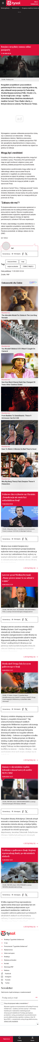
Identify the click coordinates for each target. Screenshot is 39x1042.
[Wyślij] (36, 997)
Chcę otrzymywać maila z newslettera (16, 1003)
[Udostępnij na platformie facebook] (23, 254)
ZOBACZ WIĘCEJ (28, 266)
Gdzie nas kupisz (9, 953)
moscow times (12, 262)
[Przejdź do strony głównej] (13, 3)
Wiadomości (15, 8)
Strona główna (5, 8)
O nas (6, 943)
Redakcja (7, 957)
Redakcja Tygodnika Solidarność (14, 940)
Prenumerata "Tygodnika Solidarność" (16, 946)
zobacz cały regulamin (11, 1021)
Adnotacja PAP (8, 967)
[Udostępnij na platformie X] (26, 254)
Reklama (6, 970)
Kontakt (6, 964)
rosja (22, 262)
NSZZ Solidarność (34, 3)
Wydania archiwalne (10, 960)
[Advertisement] (19, 27)
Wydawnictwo (8, 950)
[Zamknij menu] (3, 3)
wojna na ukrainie (13, 266)
